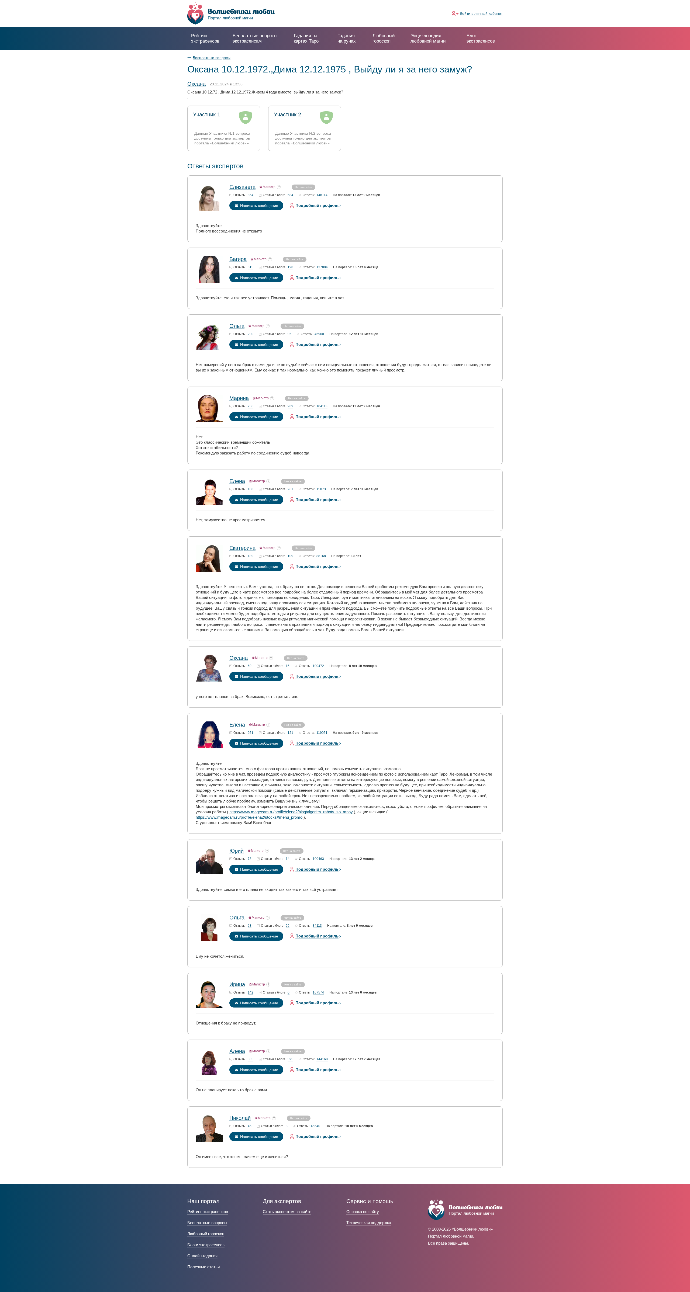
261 (290, 489)
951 (250, 733)
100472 (318, 666)
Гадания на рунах (346, 38)
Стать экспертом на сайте (287, 1211)
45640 (315, 1126)
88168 (321, 556)
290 (250, 334)
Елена (237, 481)
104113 (321, 406)
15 (287, 666)
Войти (481, 13)
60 (249, 666)
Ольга (236, 326)
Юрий (236, 851)
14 (287, 859)
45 (249, 1126)
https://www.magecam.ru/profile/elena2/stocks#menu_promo (249, 817)
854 (250, 195)
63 (249, 926)
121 (290, 733)
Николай (240, 1118)
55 (287, 926)
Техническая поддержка (368, 1222)
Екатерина (242, 548)
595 (290, 1059)
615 (250, 267)
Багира (238, 259)
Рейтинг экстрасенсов (205, 38)
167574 (318, 992)
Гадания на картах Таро (306, 38)
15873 (321, 489)
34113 (317, 926)
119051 (321, 733)
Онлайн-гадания (202, 1255)
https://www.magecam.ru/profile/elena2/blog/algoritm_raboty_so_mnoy (291, 812)
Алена (237, 1051)
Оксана (238, 658)
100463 (318, 859)
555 (250, 1059)
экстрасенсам (255, 38)
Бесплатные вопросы (211, 57)
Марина (239, 398)
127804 (322, 267)
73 (249, 859)
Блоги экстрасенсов (206, 1244)
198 (290, 267)
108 (250, 489)
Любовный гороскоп (383, 38)
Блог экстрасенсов (481, 38)
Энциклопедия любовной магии (428, 38)
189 (250, 556)
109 (290, 556)
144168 (322, 1059)
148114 (321, 195)
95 (289, 334)
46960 (319, 334)
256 (250, 406)
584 (290, 195)
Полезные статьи (203, 1267)
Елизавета (242, 187)
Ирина (237, 984)
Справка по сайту (362, 1211)
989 (290, 406)
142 (250, 992)
